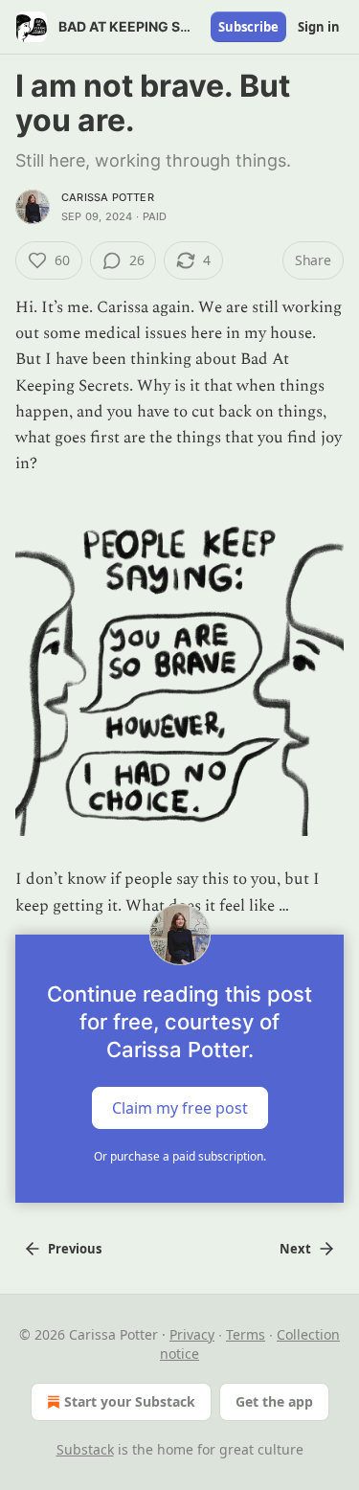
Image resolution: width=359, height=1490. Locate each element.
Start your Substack (129, 1401)
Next (295, 1248)
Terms (245, 1334)
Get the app (274, 1401)
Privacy (191, 1334)
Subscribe (248, 26)
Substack (85, 1449)
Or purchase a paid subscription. (180, 1156)
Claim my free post (180, 1107)
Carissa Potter (107, 197)
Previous (74, 1248)
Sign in (319, 26)
